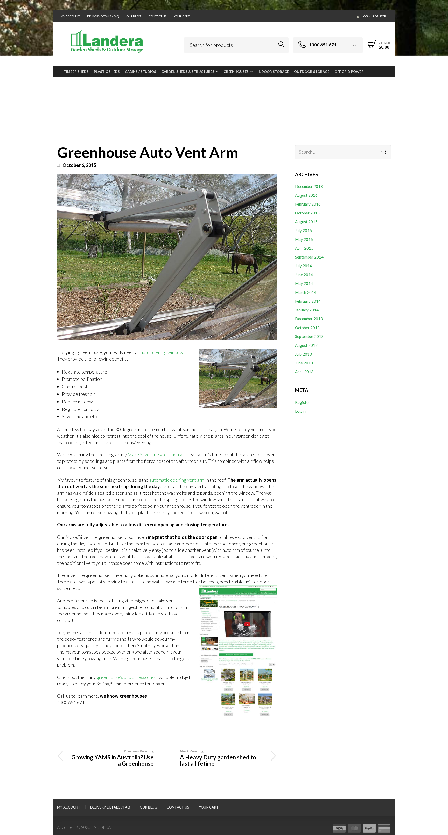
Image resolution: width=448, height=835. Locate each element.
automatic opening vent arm (177, 480)
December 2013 (309, 318)
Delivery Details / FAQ (103, 16)
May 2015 (304, 239)
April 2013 (304, 371)
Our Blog (133, 16)
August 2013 (306, 345)
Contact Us (157, 16)
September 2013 (309, 336)
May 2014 (304, 283)
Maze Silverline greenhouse (156, 454)
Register (302, 402)
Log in (300, 411)
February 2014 (308, 301)
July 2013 (303, 354)
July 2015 (303, 230)
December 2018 (309, 186)
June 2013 (304, 363)
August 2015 (306, 221)
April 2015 (304, 248)
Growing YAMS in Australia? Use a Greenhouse (112, 758)
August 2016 (306, 195)
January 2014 (307, 310)
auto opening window (162, 352)
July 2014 (303, 265)
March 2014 (305, 292)
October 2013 (307, 327)
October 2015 (307, 213)
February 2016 (308, 204)
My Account (70, 16)
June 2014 (304, 274)
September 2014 (309, 257)
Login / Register (374, 16)
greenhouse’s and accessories (126, 677)
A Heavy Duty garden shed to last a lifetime (218, 758)
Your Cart (182, 16)
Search (281, 44)
